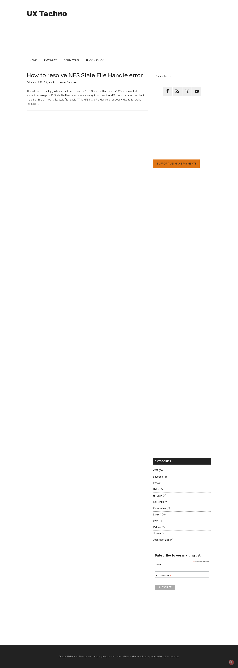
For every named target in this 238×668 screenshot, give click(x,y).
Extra (156, 483)
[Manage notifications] (231, 662)
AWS (155, 470)
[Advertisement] (152, 27)
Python (157, 527)
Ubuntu (157, 533)
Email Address (163, 575)
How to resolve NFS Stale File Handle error (85, 75)
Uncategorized (161, 539)
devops (157, 476)
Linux (156, 514)
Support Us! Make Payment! (176, 163)
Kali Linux (158, 502)
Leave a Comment (68, 82)
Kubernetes (159, 508)
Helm (156, 489)
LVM (155, 520)
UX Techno (47, 13)
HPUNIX (157, 495)
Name (158, 564)
